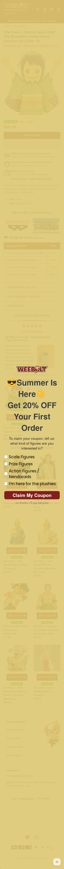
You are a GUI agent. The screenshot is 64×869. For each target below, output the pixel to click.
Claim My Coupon (32, 495)
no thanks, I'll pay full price (32, 503)
